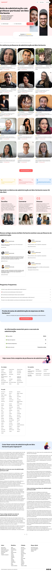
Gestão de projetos (47, 373)
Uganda (18, 431)
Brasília (22, 551)
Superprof (1, 42)
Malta (10, 415)
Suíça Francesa (11, 429)
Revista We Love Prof (34, 547)
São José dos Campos (12, 382)
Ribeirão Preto (19, 380)
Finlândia (10, 405)
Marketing (37, 369)
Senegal (18, 426)
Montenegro (19, 416)
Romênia (2, 426)
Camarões (3, 398)
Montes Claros (3, 380)
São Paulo (18, 374)
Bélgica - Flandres (20, 393)
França (18, 405)
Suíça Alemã (3, 429)
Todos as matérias (14, 565)
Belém (22, 559)
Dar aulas (42, 2)
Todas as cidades (24, 565)
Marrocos (18, 415)
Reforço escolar (13, 552)
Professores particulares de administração (9, 42)
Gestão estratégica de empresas (31, 371)
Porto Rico (10, 423)
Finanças (29, 369)
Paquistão (3, 421)
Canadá (10, 398)
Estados (2, 553)
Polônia (2, 423)
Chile (18, 398)
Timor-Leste (3, 431)
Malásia (2, 415)
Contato (32, 551)
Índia (2, 410)
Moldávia (10, 416)
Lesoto (2, 413)
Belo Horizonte (23, 553)
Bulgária (10, 396)
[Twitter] (48, 569)
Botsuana (2, 396)
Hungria (10, 408)
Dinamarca (3, 401)
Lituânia (10, 413)
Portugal (18, 423)
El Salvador (11, 401)
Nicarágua (10, 418)
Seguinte (27, 534)
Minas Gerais (17, 42)
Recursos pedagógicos (34, 548)
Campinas (2, 369)
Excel (12, 563)
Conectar (48, 2)
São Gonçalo (11, 374)
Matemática (13, 548)
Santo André (19, 372)
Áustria (10, 393)
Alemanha (10, 391)
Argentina (18, 391)
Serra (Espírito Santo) (4, 382)
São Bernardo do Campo (3, 374)
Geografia (12, 557)
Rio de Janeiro (3, 372)
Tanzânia (18, 429)
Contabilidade (46, 369)
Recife (22, 557)
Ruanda (10, 426)
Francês (12, 554)
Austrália (2, 393)
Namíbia (2, 418)
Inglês (12, 547)
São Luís (22, 564)
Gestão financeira (39, 373)
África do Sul (3, 391)
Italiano (12, 559)
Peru (17, 421)
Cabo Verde (19, 396)
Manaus (22, 554)
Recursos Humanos (31, 373)
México (2, 416)
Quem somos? (3, 547)
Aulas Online (3, 552)
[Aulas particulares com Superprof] (4, 2)
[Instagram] (50, 569)
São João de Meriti (20, 382)
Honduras (2, 408)
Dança (12, 564)
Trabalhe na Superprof (4, 554)
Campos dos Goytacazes (19, 377)
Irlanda (18, 410)
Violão (12, 553)
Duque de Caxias (19, 369)
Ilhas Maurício (19, 408)
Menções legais (3, 548)
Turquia (10, 431)
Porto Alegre (23, 558)
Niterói (10, 380)
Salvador (10, 372)
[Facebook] (47, 569)
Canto (12, 551)
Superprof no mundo (4, 551)
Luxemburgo (19, 413)
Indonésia (10, 410)
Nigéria (18, 418)
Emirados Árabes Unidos (19, 402)
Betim (10, 376)
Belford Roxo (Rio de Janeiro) (4, 377)
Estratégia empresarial (30, 375)
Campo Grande (11, 369)
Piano (12, 558)
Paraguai (10, 421)
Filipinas (2, 405)
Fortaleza (22, 552)
